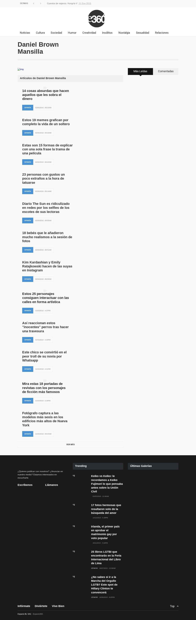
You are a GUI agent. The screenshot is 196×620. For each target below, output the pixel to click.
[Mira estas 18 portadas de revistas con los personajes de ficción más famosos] (45, 381)
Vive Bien (58, 606)
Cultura (40, 32)
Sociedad (56, 32)
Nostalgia (124, 32)
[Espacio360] (98, 28)
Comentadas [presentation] (166, 71)
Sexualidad (142, 32)
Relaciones (162, 32)
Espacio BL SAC (24, 614)
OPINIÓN (27, 107)
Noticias (25, 32)
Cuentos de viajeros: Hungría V (55, 3)
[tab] (140, 72)
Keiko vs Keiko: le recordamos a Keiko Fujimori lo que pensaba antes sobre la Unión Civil (107, 484)
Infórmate (24, 606)
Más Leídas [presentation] (140, 71)
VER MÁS (70, 444)
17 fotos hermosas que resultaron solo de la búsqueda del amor (106, 509)
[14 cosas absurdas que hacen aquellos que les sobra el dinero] (45, 88)
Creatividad (89, 32)
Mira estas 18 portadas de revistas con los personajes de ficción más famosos (44, 388)
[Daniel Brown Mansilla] (36, 69)
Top (172, 606)
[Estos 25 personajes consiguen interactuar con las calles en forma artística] (45, 291)
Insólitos (107, 32)
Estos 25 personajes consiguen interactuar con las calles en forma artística (45, 298)
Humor (72, 32)
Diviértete (41, 606)
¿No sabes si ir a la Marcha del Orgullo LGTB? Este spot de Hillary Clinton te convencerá (104, 584)
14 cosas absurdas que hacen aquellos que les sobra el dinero (45, 95)
